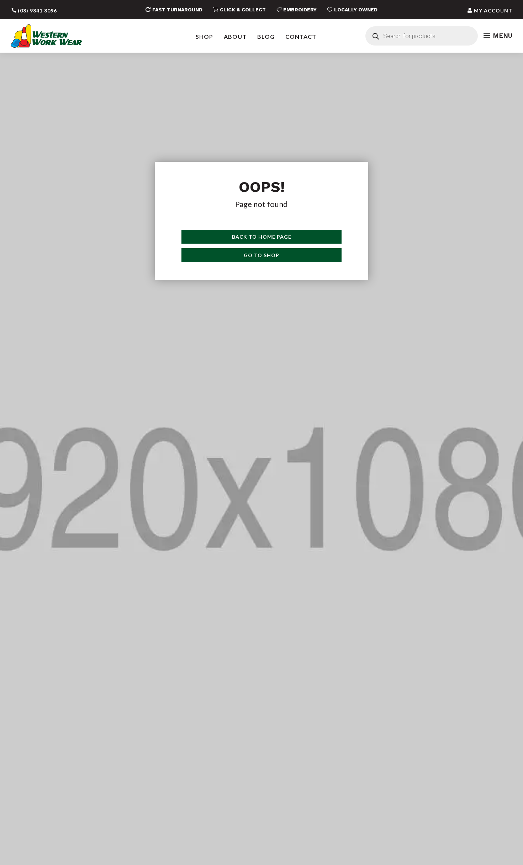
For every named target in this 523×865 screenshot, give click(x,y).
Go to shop (261, 255)
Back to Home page (261, 237)
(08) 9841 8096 (37, 10)
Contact (300, 36)
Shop (204, 36)
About (235, 36)
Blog (266, 36)
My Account (493, 10)
